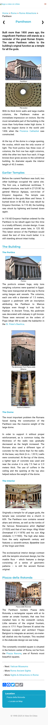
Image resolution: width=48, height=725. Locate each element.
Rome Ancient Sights (20, 670)
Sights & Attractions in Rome (24, 675)
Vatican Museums (19, 666)
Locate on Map (16, 701)
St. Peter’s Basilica (15, 324)
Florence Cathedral (29, 131)
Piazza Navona (13, 653)
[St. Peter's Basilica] (4, 22)
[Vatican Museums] (43, 22)
